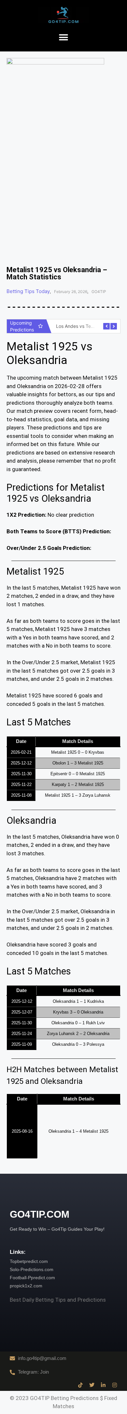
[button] (63, 37)
